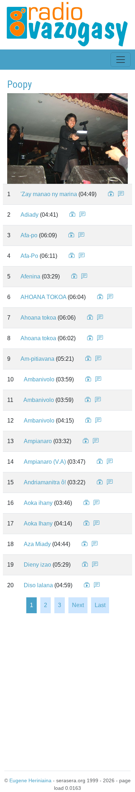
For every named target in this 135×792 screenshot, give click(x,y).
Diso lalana (38, 585)
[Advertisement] (67, 691)
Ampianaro (38, 441)
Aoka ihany (38, 503)
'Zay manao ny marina (49, 194)
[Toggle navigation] (121, 59)
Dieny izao (37, 565)
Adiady (30, 215)
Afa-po (29, 235)
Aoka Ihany (38, 523)
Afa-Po (29, 256)
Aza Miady (37, 544)
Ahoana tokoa (38, 318)
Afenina (30, 276)
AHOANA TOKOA (43, 297)
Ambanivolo (39, 379)
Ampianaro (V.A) (45, 462)
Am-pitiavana (37, 359)
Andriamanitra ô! (45, 482)
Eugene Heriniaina (30, 780)
